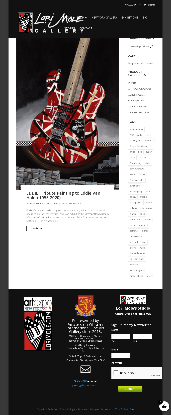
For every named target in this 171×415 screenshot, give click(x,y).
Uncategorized (71, 203)
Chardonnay (135, 163)
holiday (133, 208)
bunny (149, 151)
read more (37, 228)
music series (135, 219)
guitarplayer (135, 202)
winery (149, 276)
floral (147, 191)
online (148, 219)
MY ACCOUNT (131, 4)
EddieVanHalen (137, 180)
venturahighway (137, 270)
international (146, 208)
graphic (143, 196)
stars (143, 242)
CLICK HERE (80, 381)
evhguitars (135, 185)
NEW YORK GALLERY (104, 17)
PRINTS (132, 82)
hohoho (148, 202)
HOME (68, 17)
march (133, 214)
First (114, 341)
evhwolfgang (136, 191)
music (142, 214)
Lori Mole (36, 203)
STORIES (69, 28)
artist (132, 151)
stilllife (133, 247)
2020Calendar (136, 129)
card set (142, 157)
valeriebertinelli (137, 259)
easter (133, 174)
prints (145, 230)
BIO (145, 17)
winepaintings (136, 276)
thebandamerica (137, 253)
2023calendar (136, 135)
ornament (143, 225)
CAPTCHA (117, 363)
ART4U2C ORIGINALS (140, 88)
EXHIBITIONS (129, 17)
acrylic (149, 135)
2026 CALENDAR (137, 106)
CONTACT (85, 28)
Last (135, 341)
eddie (142, 174)
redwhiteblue (136, 236)
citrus (147, 163)
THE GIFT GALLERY (138, 112)
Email (114, 349)
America (149, 140)
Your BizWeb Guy (124, 409)
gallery (133, 196)
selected (134, 242)
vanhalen (134, 264)
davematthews (137, 168)
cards (132, 157)
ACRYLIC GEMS (136, 94)
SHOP (80, 17)
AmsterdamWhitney (139, 146)
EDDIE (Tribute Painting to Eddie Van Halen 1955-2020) (63, 195)
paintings (134, 230)
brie (140, 151)
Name (115, 329)
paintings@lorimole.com (85, 385)
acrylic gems (135, 140)
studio (142, 247)
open (132, 225)
